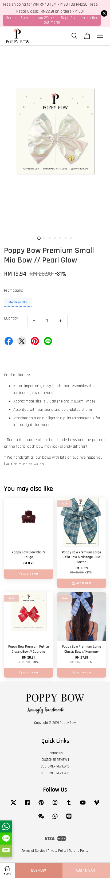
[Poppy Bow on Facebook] (27, 805)
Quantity (11, 318)
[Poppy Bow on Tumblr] (69, 805)
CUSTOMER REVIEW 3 (55, 773)
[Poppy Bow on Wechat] (41, 819)
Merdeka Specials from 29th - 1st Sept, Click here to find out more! (51, 20)
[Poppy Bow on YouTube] (83, 805)
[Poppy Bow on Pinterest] (41, 805)
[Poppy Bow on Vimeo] (96, 805)
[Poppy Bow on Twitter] (13, 805)
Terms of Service (33, 851)
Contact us (55, 753)
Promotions (13, 290)
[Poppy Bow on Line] (69, 819)
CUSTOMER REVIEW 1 (55, 760)
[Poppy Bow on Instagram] (55, 805)
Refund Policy (78, 851)
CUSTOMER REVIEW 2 (55, 766)
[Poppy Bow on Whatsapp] (55, 819)
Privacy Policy (57, 851)
